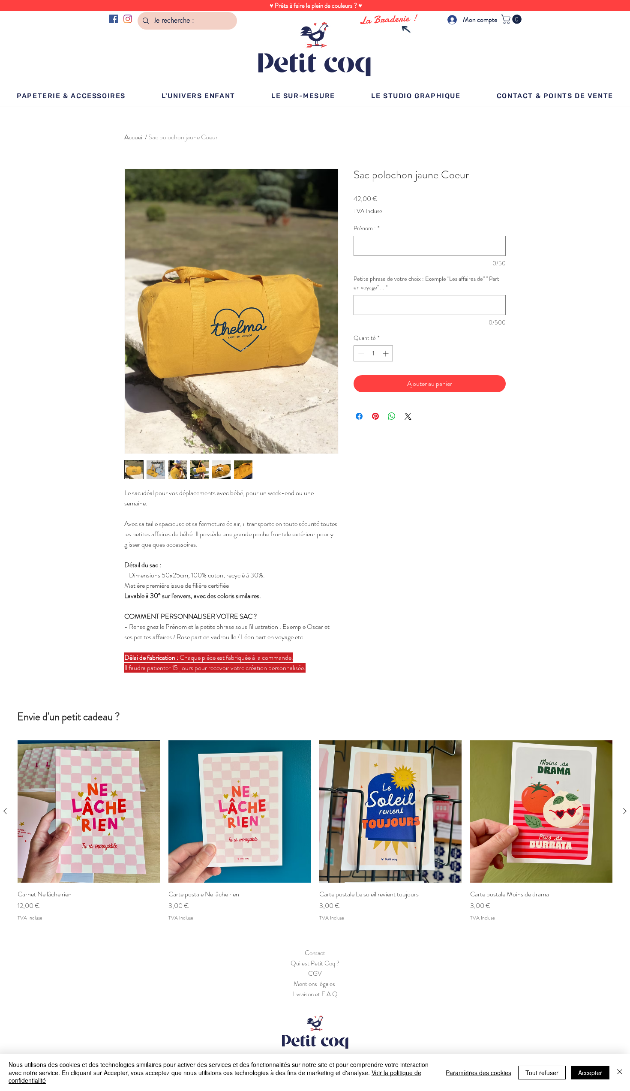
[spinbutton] (373, 353)
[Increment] (386, 353)
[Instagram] (127, 19)
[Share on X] (408, 416)
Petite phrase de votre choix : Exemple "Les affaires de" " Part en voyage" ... (426, 283)
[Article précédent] (5, 811)
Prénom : (367, 228)
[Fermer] (620, 1072)
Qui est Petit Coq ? (315, 963)
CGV (315, 973)
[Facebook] (113, 19)
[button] (512, 19)
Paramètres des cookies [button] (478, 1072)
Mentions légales (315, 984)
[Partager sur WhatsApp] (392, 416)
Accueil (134, 137)
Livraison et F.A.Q (315, 994)
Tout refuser (541, 1072)
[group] (315, 831)
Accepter (590, 1072)
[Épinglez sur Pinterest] (375, 416)
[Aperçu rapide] (89, 811)
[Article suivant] (625, 811)
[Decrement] (360, 353)
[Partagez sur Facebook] (359, 416)
